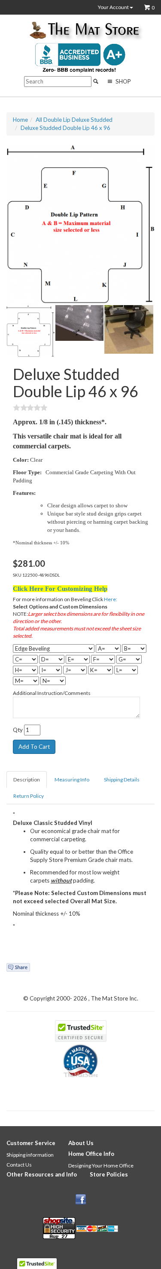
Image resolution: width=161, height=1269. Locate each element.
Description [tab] (26, 779)
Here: (110, 599)
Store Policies (109, 1174)
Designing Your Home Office (101, 1165)
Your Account (114, 7)
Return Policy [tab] (28, 796)
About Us (81, 1142)
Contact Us (19, 1164)
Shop (122, 81)
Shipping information (30, 1155)
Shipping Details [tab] (122, 779)
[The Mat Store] (83, 31)
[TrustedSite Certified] (80, 1031)
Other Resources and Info (41, 1174)
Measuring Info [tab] (72, 779)
